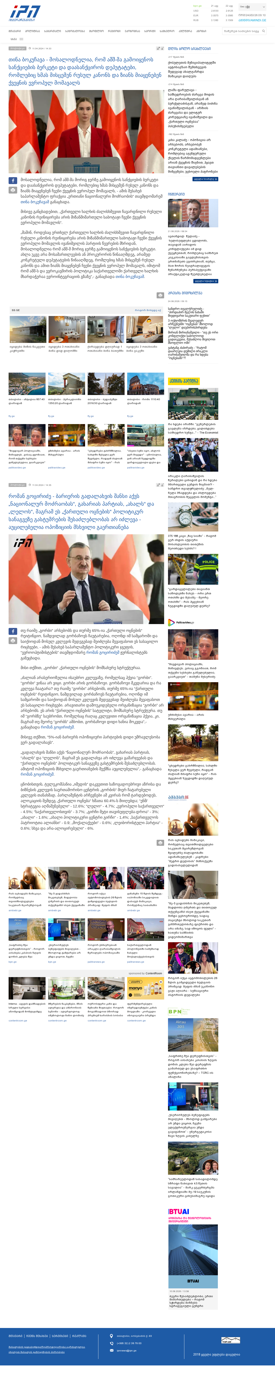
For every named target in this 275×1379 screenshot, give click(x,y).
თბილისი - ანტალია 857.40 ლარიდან (26, 401)
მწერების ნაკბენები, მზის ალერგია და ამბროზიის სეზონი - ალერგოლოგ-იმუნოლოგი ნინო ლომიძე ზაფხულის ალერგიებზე (66, 1011)
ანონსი (201, 31)
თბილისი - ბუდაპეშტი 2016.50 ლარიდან (102, 401)
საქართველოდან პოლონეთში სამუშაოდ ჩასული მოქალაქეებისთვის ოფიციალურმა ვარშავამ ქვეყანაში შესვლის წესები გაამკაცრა (145, 957)
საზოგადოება (75, 31)
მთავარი (15, 31)
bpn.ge (197, 6)
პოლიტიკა (32, 31)
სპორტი (150, 31)
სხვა (14, 39)
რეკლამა (79, 1336)
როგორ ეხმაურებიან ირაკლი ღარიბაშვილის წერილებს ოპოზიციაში (104, 949)
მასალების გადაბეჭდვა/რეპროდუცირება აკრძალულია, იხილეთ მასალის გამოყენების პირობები (47, 1349)
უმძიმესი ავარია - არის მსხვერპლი (64, 452)
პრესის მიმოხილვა (185, 293)
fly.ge (12, 416)
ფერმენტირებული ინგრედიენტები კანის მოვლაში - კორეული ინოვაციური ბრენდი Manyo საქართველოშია (143, 1011)
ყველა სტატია (204, 280)
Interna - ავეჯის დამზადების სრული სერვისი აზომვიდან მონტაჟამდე (27, 1007)
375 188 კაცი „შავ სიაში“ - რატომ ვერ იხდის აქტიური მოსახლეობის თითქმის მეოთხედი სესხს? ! (192, 542)
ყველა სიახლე (204, 178)
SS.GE (16, 310)
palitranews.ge (96, 961)
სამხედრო (167, 31)
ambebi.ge (15, 910)
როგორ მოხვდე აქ (148, 310)
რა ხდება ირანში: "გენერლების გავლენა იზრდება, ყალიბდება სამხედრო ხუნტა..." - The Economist (193, 428)
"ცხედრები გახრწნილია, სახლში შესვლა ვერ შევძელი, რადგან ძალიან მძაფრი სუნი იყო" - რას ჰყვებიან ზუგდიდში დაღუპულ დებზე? (105, 460)
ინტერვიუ (176, 194)
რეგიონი (114, 31)
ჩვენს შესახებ (37, 1336)
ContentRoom (154, 973)
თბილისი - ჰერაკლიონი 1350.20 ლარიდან (64, 401)
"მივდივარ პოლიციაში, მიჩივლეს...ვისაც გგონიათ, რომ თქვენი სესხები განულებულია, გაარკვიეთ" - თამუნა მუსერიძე (27, 458)
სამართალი (52, 31)
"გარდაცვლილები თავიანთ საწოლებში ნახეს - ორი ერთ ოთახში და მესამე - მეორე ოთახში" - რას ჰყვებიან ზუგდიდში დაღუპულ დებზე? (189, 597)
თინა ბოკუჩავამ (35, 202)
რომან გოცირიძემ (102, 652)
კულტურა (185, 31)
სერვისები (60, 1336)
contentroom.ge (18, 1020)
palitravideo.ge (17, 467)
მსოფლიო (96, 31)
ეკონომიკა (132, 31)
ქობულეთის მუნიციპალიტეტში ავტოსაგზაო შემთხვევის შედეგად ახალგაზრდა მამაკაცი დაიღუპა (192, 69)
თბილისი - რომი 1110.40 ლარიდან (143, 401)
